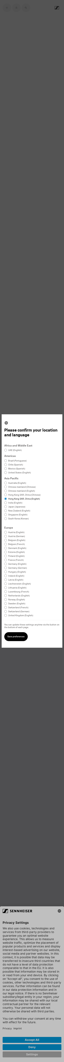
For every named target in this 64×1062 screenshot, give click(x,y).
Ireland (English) (16, 576)
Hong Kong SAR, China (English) (24, 499)
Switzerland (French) (18, 608)
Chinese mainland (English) (21, 491)
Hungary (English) (17, 572)
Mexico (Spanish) (16, 469)
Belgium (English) (16, 540)
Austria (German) (16, 536)
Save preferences (16, 637)
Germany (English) (17, 564)
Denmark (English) (17, 548)
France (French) (16, 560)
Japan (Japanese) (16, 507)
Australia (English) (17, 483)
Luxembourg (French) (18, 592)
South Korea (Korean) (18, 519)
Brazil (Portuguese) (17, 461)
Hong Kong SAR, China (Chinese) (24, 495)
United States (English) (19, 473)
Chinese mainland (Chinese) (22, 487)
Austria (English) (16, 532)
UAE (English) (15, 450)
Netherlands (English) (19, 596)
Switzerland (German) (18, 612)
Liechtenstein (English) (19, 584)
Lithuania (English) (17, 588)
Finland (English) (16, 556)
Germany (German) (17, 568)
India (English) (15, 503)
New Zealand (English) (19, 511)
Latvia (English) (15, 580)
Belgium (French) (16, 544)
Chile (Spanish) (15, 465)
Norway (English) (16, 600)
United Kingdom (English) (20, 616)
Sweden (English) (16, 604)
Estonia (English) (16, 552)
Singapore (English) (17, 515)
